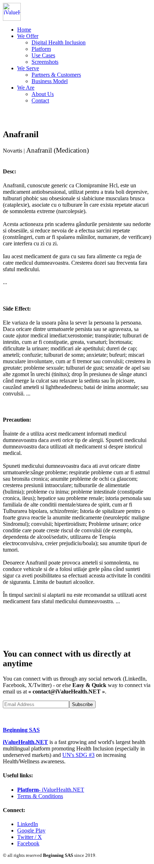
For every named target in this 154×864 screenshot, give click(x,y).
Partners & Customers (56, 75)
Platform (41, 49)
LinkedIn (27, 824)
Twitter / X (29, 837)
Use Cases (43, 55)
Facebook (28, 843)
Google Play (31, 830)
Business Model (50, 81)
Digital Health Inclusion (59, 42)
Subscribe (82, 704)
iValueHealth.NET (25, 742)
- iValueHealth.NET (50, 790)
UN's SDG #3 (78, 755)
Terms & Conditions (40, 796)
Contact (40, 100)
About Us (43, 94)
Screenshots (45, 62)
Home (24, 30)
